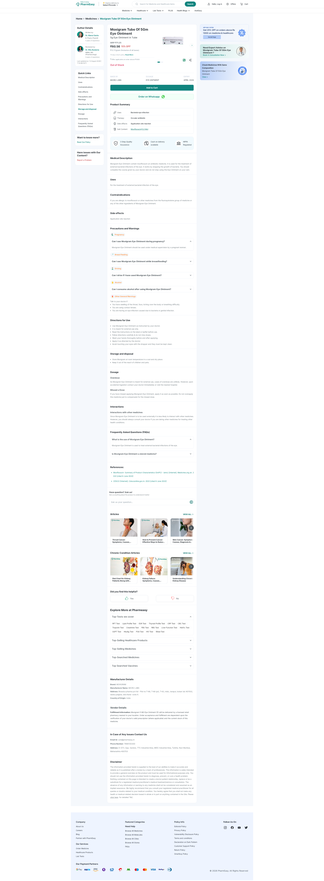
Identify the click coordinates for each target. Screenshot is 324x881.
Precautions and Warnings (85, 98)
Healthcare (141, 10)
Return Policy (179, 850)
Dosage (81, 114)
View (204, 77)
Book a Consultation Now (213, 55)
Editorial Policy (180, 826)
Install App (212, 37)
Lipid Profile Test (129, 623)
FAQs (127, 846)
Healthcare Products (84, 852)
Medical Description (86, 77)
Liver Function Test (169, 627)
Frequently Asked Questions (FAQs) (85, 124)
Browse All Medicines (134, 831)
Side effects (83, 92)
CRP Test (171, 623)
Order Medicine (82, 848)
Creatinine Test (132, 627)
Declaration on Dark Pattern (185, 842)
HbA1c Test (184, 627)
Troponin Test (118, 627)
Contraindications (85, 87)
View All (187, 514)
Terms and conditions (183, 838)
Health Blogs (182, 10)
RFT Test (116, 623)
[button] (164, 4)
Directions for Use (85, 104)
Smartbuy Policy (181, 854)
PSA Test (140, 632)
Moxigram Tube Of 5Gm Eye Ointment (120, 18)
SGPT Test (116, 632)
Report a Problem (84, 160)
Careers (79, 830)
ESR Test (142, 623)
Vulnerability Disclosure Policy (186, 834)
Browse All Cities (132, 839)
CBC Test (182, 623)
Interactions (83, 119)
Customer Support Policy (184, 846)
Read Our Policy (83, 142)
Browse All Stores (132, 843)
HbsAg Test (128, 632)
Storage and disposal (87, 109)
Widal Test (160, 632)
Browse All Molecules (133, 835)
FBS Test (145, 627)
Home (79, 18)
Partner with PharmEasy (86, 838)
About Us (80, 826)
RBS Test (155, 627)
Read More (129, 55)
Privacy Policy (180, 830)
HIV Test (149, 632)
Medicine (126, 10)
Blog (78, 834)
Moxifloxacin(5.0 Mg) (139, 129)
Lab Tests (157, 10)
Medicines (91, 18)
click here (114, 797)
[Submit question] (191, 502)
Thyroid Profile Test (157, 623)
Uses (80, 82)
